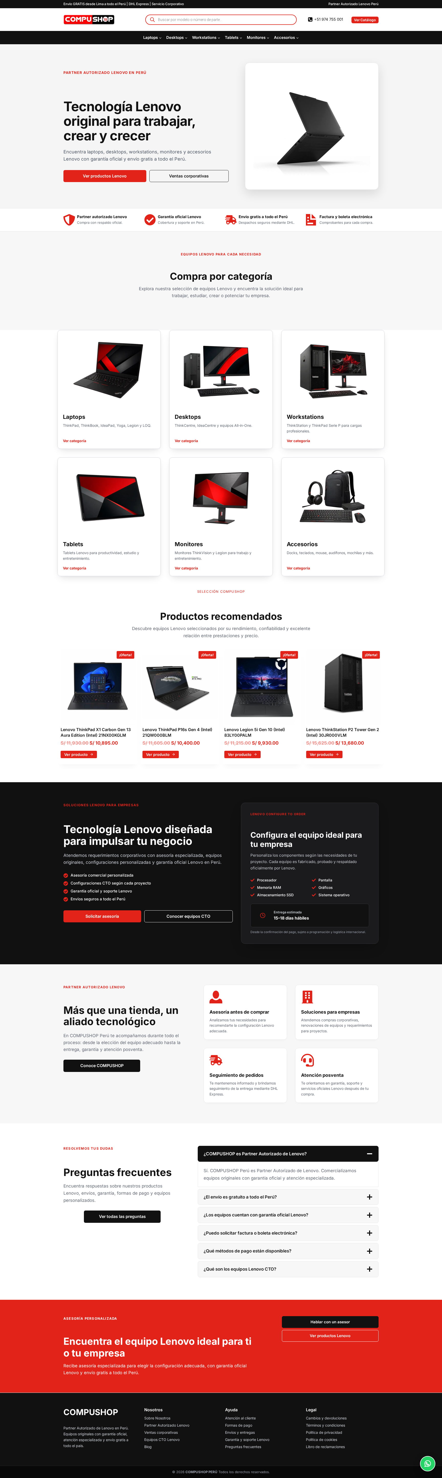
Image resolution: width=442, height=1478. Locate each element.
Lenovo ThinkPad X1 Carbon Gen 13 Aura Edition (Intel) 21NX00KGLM (96, 732)
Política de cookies (321, 1439)
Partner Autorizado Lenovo (166, 1425)
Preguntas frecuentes (243, 1447)
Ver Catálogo (365, 20)
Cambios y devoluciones (326, 1418)
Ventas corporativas (161, 1432)
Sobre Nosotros (157, 1418)
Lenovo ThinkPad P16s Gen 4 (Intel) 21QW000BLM (177, 732)
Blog (148, 1447)
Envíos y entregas (240, 1432)
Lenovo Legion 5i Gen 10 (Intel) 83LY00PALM (254, 732)
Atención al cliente (240, 1418)
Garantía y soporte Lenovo (247, 1439)
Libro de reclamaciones (325, 1447)
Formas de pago (238, 1425)
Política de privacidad (324, 1432)
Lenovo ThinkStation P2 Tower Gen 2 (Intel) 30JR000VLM (342, 732)
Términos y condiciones (325, 1425)
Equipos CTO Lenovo (162, 1439)
